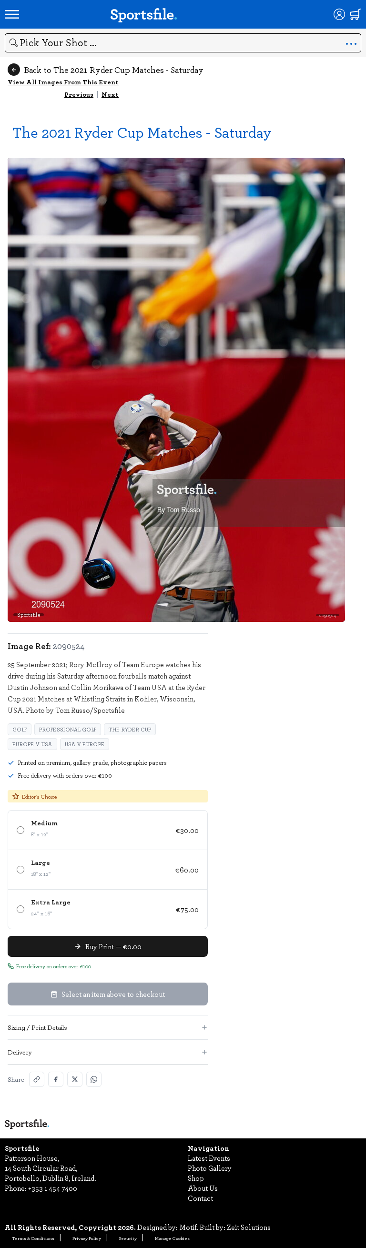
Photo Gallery (210, 1168)
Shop (196, 1178)
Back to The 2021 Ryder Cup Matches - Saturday (113, 69)
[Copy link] (36, 1079)
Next (110, 94)
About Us (203, 1188)
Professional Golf (67, 729)
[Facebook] (55, 1079)
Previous (78, 94)
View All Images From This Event (63, 82)
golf (19, 729)
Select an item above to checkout (113, 994)
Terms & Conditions (33, 1238)
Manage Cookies (172, 1238)
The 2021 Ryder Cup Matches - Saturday (142, 132)
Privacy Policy (86, 1238)
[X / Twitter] (74, 1079)
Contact (200, 1198)
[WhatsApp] (94, 1079)
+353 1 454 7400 (52, 1188)
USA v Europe (85, 744)
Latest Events (209, 1158)
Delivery (20, 1051)
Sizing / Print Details (37, 1027)
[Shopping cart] (355, 14)
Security (128, 1238)
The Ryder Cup (130, 729)
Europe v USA (32, 744)
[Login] (339, 14)
